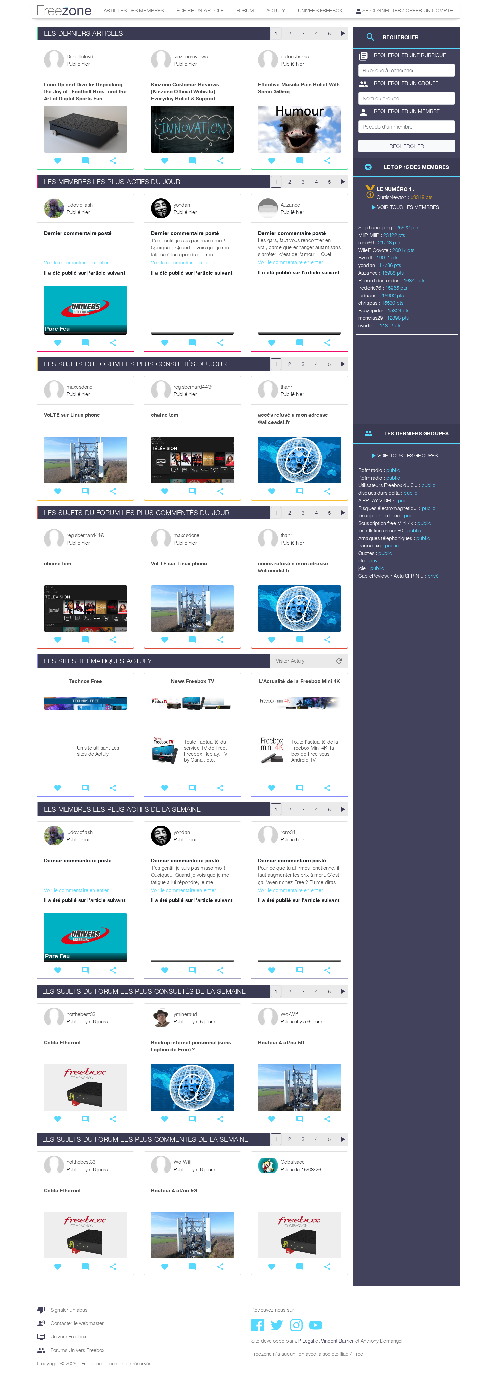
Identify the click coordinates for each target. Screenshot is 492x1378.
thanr (286, 387)
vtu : (363, 560)
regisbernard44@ (193, 387)
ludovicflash (80, 205)
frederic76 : (371, 288)
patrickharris (295, 56)
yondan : (368, 265)
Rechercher (406, 146)
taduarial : (370, 295)
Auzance (290, 205)
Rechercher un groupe (398, 84)
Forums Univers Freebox (71, 1350)
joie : (364, 568)
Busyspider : (373, 310)
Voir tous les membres (408, 207)
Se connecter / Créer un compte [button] (407, 10)
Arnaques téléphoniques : (387, 538)
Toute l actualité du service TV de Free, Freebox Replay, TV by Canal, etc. (206, 751)
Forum (245, 10)
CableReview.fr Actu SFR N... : (393, 575)
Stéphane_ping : (377, 227)
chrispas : (370, 303)
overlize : (369, 325)
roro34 (288, 832)
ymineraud (185, 1014)
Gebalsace (293, 1162)
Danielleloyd (80, 56)
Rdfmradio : (372, 470)
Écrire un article (200, 10)
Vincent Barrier (337, 1340)
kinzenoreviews (191, 56)
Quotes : (368, 553)
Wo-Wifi (290, 1014)
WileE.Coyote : (375, 250)
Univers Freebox (320, 10)
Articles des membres (134, 10)
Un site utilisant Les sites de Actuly (98, 751)
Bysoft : (367, 257)
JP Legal (304, 1340)
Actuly (275, 10)
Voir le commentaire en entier (76, 262)
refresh (339, 661)
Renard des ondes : (381, 280)
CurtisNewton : (394, 197)
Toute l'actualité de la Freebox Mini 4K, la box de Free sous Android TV (314, 751)
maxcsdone (79, 387)
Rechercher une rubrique (402, 56)
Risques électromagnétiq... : (390, 508)
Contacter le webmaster (70, 1323)
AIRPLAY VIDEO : (378, 500)
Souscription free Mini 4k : (387, 523)
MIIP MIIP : (370, 235)
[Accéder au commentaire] (85, 248)
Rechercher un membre (399, 112)
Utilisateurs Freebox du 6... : (390, 485)
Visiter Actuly (290, 661)
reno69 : (368, 242)
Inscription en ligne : (381, 515)
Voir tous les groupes (407, 455)
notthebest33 (81, 1014)
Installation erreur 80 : (382, 530)
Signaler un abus (62, 1310)
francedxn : (371, 545)
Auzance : (370, 273)
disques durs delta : (381, 493)
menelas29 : (372, 318)
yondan (182, 205)
